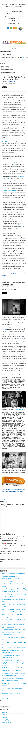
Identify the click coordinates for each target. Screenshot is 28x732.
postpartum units (15, 224)
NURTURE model (15, 211)
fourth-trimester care (18, 162)
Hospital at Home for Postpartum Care (12, 237)
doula (10, 273)
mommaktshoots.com (21, 409)
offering (23, 57)
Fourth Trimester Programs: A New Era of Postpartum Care (13, 77)
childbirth (15, 272)
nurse (5, 714)
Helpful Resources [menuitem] (20, 16)
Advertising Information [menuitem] (11, 23)
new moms (8, 489)
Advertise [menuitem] (14, 20)
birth (7, 272)
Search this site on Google (6, 700)
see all (1, 724)
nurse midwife (5, 273)
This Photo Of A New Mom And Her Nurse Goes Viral (14, 283)
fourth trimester (21, 273)
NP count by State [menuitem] (22, 4)
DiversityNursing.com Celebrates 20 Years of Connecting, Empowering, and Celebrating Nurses (13, 632)
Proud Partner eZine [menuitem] (13, 4)
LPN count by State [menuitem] (18, 6)
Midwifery (15, 273)
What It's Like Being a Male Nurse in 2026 (13, 647)
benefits (10, 68)
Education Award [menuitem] (16, 9)
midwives (4, 493)
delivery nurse (21, 489)
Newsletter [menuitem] (9, 13)
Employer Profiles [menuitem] (12, 18)
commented (20, 338)
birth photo (4, 491)
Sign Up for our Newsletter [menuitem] (9, 16)
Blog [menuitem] (7, 11)
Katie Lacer (4, 329)
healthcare (6, 722)
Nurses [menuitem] (14, 2)
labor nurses (21, 272)
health (5, 717)
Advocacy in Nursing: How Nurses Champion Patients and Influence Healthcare (11, 696)
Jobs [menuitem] (18, 18)
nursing (5, 720)
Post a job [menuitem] (19, 23)
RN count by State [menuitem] (9, 6)
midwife (10, 272)
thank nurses (20, 491)
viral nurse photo (12, 491)
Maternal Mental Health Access (11, 190)
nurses (5, 712)
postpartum (4, 275)
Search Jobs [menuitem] (4, 4)
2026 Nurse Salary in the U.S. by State (12, 660)
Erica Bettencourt (11, 81)
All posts (4, 499)
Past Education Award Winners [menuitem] (16, 11)
